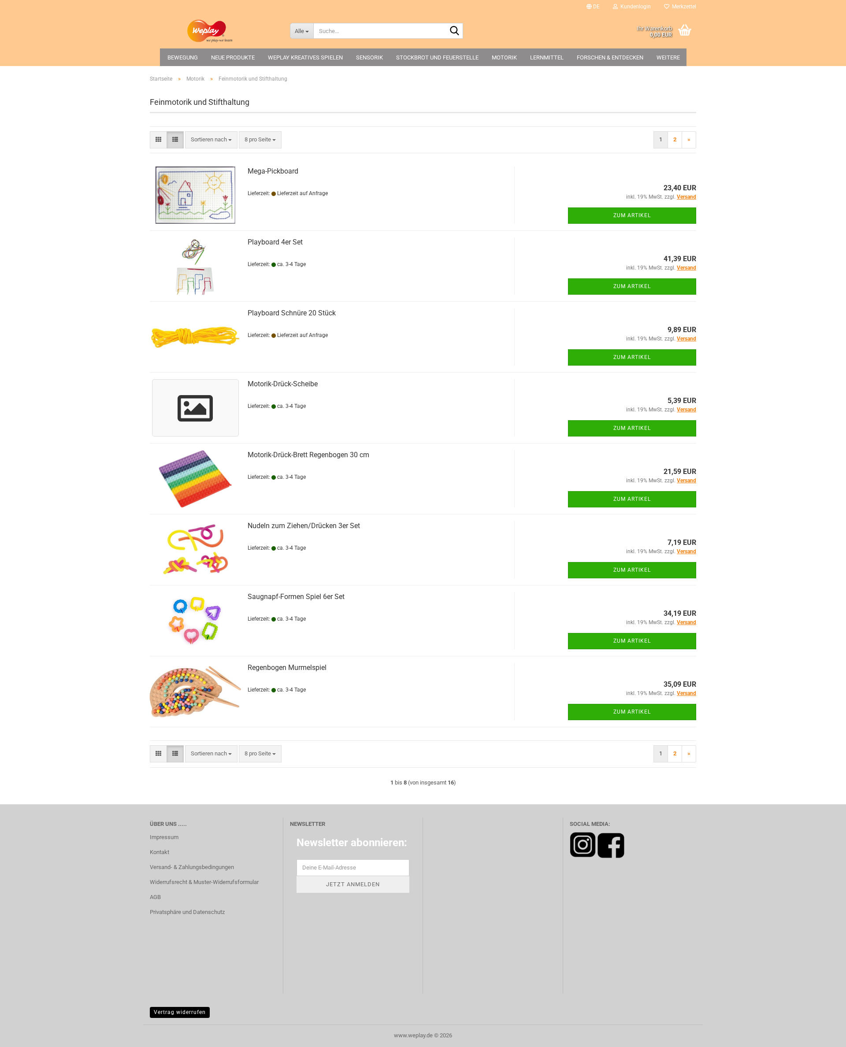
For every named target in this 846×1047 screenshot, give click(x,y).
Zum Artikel (632, 215)
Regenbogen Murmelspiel (287, 667)
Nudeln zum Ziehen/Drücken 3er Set (304, 526)
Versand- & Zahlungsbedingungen (192, 867)
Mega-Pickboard (273, 171)
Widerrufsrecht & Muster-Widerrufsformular (204, 882)
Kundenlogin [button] (634, 7)
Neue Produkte (233, 57)
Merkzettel (682, 7)
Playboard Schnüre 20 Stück (292, 313)
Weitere (668, 57)
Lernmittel (547, 57)
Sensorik (369, 57)
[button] (593, 6)
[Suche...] (454, 31)
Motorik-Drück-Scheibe (283, 384)
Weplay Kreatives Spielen (305, 57)
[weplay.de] (213, 30)
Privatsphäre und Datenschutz (187, 912)
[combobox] (211, 139)
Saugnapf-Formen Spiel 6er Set (296, 596)
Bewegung (182, 57)
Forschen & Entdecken (610, 57)
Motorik (504, 57)
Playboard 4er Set (275, 242)
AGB (155, 897)
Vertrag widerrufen (180, 1012)
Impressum (164, 837)
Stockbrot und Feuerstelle (437, 57)
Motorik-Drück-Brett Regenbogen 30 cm (308, 455)
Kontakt (159, 852)
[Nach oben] (822, 1034)
